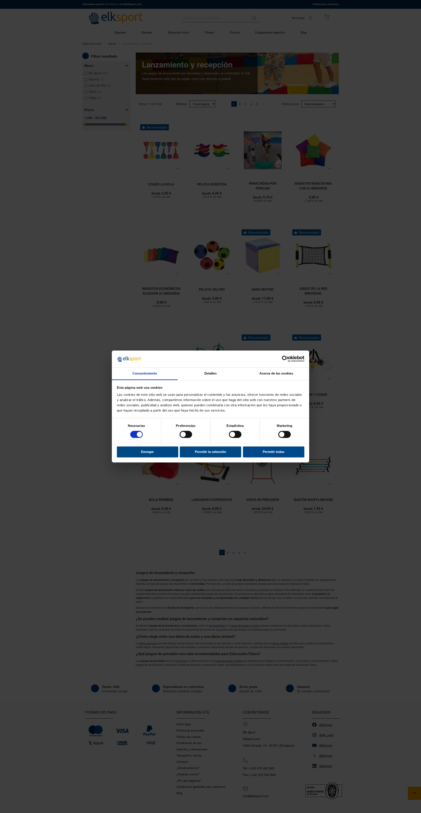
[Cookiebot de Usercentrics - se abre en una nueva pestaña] (285, 359)
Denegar (147, 452)
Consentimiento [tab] (144, 373)
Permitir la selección (210, 452)
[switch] (186, 434)
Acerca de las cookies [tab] (276, 373)
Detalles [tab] (210, 373)
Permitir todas (273, 452)
